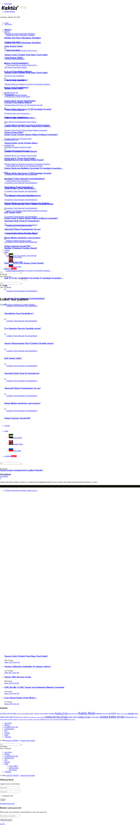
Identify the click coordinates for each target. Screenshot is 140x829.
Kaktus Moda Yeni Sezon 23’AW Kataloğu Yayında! (27, 173)
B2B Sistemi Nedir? (13, 212)
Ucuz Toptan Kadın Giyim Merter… (20, 698)
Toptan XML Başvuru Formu (17, 677)
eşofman (46, 713)
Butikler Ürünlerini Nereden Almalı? (20, 248)
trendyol (42, 719)
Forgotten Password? (7, 803)
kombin (112, 713)
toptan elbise (73, 717)
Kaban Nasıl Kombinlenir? (16, 63)
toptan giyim (84, 716)
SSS (5, 172)
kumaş (118, 713)
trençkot (48, 719)
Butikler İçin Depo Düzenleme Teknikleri (22, 42)
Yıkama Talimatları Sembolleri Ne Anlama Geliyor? (27, 666)
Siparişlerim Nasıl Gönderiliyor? (18, 187)
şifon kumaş (72, 719)
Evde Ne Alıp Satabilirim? (16, 80)
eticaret (41, 713)
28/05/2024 (4, 476)
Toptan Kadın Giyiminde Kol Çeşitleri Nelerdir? (21, 470)
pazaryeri (20, 717)
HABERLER (9, 145)
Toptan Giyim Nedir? (14, 132)
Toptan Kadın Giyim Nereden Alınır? (21, 143)
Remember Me (8, 796)
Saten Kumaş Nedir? (13, 57)
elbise (31, 713)
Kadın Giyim (61, 713)
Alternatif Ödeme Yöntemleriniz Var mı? (22, 229)
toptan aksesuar (32, 717)
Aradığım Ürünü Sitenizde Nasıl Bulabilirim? (24, 179)
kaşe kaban (106, 713)
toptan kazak (129, 717)
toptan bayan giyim (56, 716)
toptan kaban (95, 717)
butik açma (19, 713)
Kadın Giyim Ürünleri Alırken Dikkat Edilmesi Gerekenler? (31, 218)
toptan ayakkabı (41, 717)
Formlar (7, 250)
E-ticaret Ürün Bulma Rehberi (18, 102)
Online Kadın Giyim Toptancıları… (20, 118)
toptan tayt (15, 719)
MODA (7, 32)
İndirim (65, 719)
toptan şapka (36, 719)
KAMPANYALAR (11, 140)
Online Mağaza (9, 11)
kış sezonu (125, 713)
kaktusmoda (6, 474)
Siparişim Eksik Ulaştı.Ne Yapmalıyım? (22, 221)
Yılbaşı (61, 719)
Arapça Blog (17, 257)
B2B (1, 713)
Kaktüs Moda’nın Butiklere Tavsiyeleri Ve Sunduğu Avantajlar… (33, 278)
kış (121, 713)
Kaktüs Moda (86, 713)
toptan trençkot (23, 719)
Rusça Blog (17, 267)
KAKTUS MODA (12, 740)
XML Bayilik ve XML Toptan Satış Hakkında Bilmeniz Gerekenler (34, 687)
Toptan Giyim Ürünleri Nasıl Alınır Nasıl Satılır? (26, 55)
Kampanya (99, 713)
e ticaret (36, 713)
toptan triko (30, 719)
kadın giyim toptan (73, 713)
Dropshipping (26, 713)
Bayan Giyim (7, 713)
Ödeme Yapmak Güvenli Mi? (17, 246)
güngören (52, 713)
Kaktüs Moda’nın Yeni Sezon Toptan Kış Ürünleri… (27, 126)
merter (131, 713)
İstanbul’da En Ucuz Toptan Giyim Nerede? (24, 263)
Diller (6, 252)
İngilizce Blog (18, 262)
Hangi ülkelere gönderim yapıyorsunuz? (22, 238)
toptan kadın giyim (112, 716)
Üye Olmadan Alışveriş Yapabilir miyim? (22, 195)
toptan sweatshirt (8, 719)
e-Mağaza (10, 269)
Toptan (25, 717)
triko (51, 719)
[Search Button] (21, 283)
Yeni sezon (56, 719)
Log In (2, 824)
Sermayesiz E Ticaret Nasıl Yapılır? (20, 158)
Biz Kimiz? (8, 4)
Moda (136, 713)
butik (14, 713)
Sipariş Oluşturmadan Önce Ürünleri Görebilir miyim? (29, 204)
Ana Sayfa (8, 24)
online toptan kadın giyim (9, 717)
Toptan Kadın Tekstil (27, 740)
